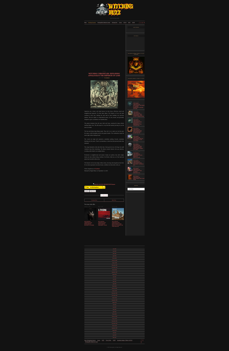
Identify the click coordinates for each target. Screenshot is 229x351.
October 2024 (114, 297)
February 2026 (114, 260)
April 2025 (114, 283)
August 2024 (114, 302)
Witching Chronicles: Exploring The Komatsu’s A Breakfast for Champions (137, 122)
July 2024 (114, 304)
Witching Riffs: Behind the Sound (104, 22)
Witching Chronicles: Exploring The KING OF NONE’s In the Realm (117, 224)
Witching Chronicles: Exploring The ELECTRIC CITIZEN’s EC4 (138, 163)
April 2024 (114, 311)
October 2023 (114, 325)
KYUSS (125, 22)
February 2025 (114, 288)
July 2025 (114, 276)
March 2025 (114, 286)
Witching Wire (114, 22)
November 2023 (114, 323)
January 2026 (114, 262)
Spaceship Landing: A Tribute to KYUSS (124, 340)
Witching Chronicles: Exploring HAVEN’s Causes (89, 223)
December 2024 (114, 293)
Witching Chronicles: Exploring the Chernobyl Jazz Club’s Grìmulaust (138, 114)
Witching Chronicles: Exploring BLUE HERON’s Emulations (137, 155)
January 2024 (114, 318)
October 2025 (114, 269)
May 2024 (114, 309)
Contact (120, 22)
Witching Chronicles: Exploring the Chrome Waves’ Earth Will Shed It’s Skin (138, 147)
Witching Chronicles (92, 22)
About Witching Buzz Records (90, 340)
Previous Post (94, 200)
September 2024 (114, 300)
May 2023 (114, 337)
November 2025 (114, 267)
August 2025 (114, 274)
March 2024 (114, 314)
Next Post (114, 200)
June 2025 (114, 279)
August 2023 (114, 330)
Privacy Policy (108, 340)
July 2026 (114, 248)
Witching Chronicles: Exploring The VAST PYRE (139, 178)
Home (85, 22)
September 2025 (114, 272)
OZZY (129, 22)
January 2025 (114, 290)
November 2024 (114, 295)
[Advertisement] (104, 35)
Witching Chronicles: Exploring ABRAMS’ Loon (102, 223)
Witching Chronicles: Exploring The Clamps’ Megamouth (137, 170)
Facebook (97, 168)
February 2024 (114, 316)
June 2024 (114, 307)
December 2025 (114, 265)
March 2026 (114, 258)
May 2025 (114, 281)
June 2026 (114, 251)
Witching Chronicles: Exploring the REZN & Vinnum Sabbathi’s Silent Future (138, 106)
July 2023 (114, 332)
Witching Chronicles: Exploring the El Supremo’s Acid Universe (138, 138)
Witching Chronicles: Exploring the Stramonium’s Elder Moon (137, 130)
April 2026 (114, 255)
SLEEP (133, 22)
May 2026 (114, 253)
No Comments (107, 77)
